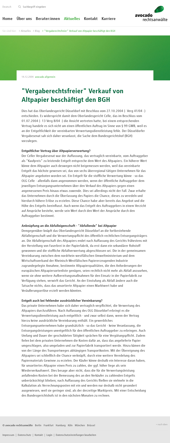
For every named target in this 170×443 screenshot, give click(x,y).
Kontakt (91, 19)
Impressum (8, 435)
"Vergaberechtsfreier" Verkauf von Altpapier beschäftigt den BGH (79, 31)
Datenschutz (24, 435)
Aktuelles (72, 19)
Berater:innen (48, 19)
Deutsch (6, 7)
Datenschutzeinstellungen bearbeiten (76, 435)
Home (7, 19)
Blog (37, 31)
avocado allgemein (45, 77)
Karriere (109, 19)
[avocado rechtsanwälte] (151, 13)
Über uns (24, 19)
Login (49, 435)
